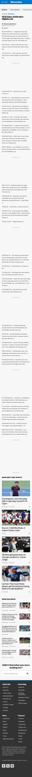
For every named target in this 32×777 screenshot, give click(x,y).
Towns (5, 736)
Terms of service (6, 747)
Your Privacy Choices (7, 754)
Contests (5, 707)
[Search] (27, 673)
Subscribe (6, 690)
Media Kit (21, 687)
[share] (29, 506)
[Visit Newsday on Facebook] (3, 766)
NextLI (20, 741)
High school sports (8, 739)
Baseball (4, 9)
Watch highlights (15, 9)
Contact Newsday (7, 751)
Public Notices (22, 703)
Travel (20, 739)
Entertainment (22, 730)
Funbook (21, 718)
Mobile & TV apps (8, 704)
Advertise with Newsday (8, 752)
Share (6, 28)
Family (20, 736)
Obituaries (21, 721)
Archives (5, 710)
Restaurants (21, 733)
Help (17, 752)
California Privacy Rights (12, 749)
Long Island (6, 718)
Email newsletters (8, 696)
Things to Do (22, 727)
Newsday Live (7, 698)
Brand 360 (21, 690)
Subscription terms (17, 747)
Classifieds (21, 700)
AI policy (22, 752)
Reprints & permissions (19, 751)
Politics (5, 727)
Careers (5, 701)
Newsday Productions (22, 693)
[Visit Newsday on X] (8, 766)
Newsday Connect (23, 697)
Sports (4, 14)
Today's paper (7, 693)
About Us (5, 687)
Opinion (5, 724)
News (4, 730)
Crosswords (21, 724)
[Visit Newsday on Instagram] (12, 766)
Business (5, 733)
